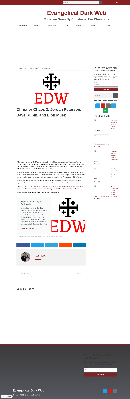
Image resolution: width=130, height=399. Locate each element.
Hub (67, 25)
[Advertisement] (65, 42)
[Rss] (108, 105)
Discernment (52, 25)
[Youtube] (113, 2)
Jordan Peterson (49, 236)
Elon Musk (30, 236)
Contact (93, 25)
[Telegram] (113, 105)
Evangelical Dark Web (76, 13)
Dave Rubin (22, 236)
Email (95, 82)
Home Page (23, 25)
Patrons (78, 25)
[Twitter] (110, 2)
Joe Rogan (38, 236)
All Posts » (38, 259)
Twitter (59, 236)
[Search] (100, 2)
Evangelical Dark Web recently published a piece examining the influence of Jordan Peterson (51, 186)
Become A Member (28, 228)
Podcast (108, 25)
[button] (23, 245)
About (36, 25)
